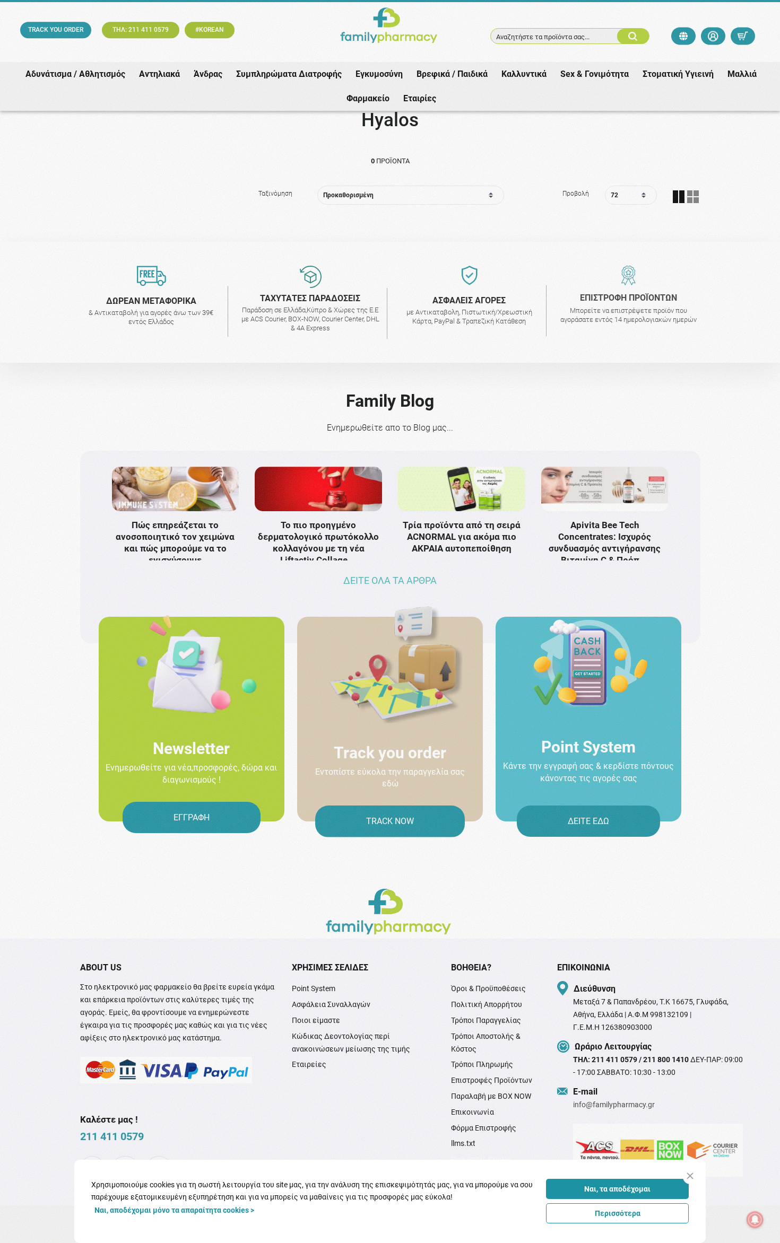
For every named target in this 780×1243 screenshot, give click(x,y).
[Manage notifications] (755, 1219)
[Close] (690, 1176)
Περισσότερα (617, 1213)
